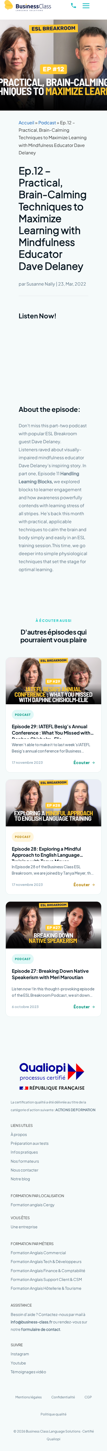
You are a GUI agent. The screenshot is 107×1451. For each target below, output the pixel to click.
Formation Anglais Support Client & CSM (46, 1279)
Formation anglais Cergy (33, 1204)
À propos (19, 1134)
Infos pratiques (24, 1151)
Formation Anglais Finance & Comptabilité (48, 1270)
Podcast (47, 122)
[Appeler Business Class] (73, 5)
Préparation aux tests (30, 1143)
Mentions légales (28, 1397)
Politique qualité (53, 1414)
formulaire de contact (40, 1329)
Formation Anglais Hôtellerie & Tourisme (46, 1288)
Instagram (20, 1353)
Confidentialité (63, 1397)
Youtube (18, 1362)
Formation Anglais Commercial (38, 1252)
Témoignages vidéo (28, 1371)
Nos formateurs (25, 1161)
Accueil (26, 122)
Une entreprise (24, 1226)
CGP (88, 1397)
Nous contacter (24, 1169)
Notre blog (20, 1178)
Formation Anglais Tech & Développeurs (46, 1261)
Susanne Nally (40, 284)
